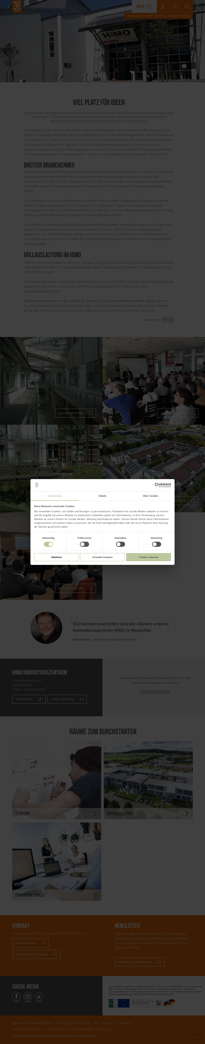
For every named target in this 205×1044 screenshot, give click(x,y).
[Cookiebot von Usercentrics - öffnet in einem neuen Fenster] (157, 485)
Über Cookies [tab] (150, 495)
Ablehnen (56, 557)
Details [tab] (103, 495)
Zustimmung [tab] (54, 495)
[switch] (84, 544)
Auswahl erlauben (102, 557)
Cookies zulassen (148, 557)
